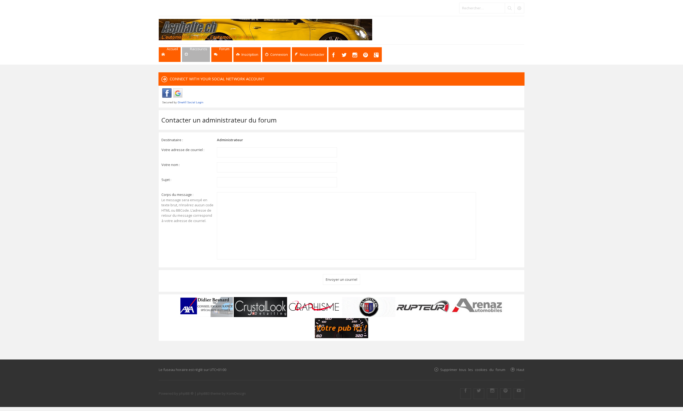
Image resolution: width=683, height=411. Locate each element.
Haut (520, 369)
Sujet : (166, 179)
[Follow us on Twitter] (479, 393)
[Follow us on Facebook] (465, 393)
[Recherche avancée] (519, 8)
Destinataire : (172, 139)
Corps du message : (177, 194)
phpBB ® (186, 393)
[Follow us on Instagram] (492, 393)
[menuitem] (247, 54)
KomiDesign (236, 393)
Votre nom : (170, 164)
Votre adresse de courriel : (182, 149)
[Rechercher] (509, 8)
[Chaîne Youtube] (519, 393)
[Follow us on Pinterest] (505, 393)
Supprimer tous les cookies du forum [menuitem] (472, 369)
